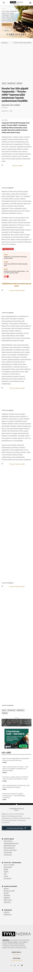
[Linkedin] (18, 115)
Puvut (5, 865)
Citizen (6, 261)
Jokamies (6, 912)
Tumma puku (8, 855)
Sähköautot (20, 710)
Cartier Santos (8, 841)
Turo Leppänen (15, 105)
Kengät (6, 869)
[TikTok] (18, 965)
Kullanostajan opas (10, 845)
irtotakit (11, 865)
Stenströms (7, 902)
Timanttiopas (8, 852)
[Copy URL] (21, 115)
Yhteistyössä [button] (8, 910)
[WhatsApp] (14, 115)
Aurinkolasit (7, 878)
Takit (5, 874)
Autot (4, 83)
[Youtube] (22, 965)
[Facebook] (3, 115)
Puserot (6, 871)
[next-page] (8, 276)
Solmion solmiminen (10, 850)
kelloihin (10, 942)
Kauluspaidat (8, 867)
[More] (25, 115)
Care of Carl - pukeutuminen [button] (12, 862)
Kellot (6, 254)
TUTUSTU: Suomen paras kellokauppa (20, 42)
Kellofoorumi (8, 914)
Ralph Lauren (8, 900)
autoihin (15, 942)
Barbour (6, 888)
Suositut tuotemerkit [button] (10, 886)
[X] (6, 115)
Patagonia (7, 897)
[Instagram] (14, 965)
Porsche (19, 83)
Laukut (6, 876)
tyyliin (24, 942)
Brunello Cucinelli (9, 891)
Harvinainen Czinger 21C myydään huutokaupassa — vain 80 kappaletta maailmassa (13, 795)
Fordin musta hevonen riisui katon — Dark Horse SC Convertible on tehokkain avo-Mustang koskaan (15, 768)
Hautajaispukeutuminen (11, 843)
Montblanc (7, 895)
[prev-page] (5, 276)
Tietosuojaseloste (16, 960)
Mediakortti (16, 954)
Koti (3, 120)
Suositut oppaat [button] (9, 839)
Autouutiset (11, 83)
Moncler (6, 893)
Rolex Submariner (9, 848)
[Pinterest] (10, 115)
